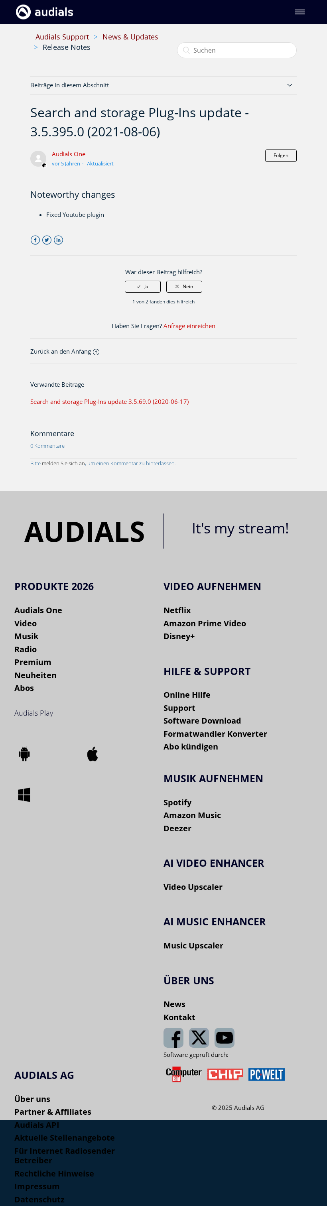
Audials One (68, 154)
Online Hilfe (187, 694)
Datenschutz (39, 1199)
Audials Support (62, 36)
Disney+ (179, 636)
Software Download (202, 720)
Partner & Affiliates (52, 1111)
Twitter (47, 240)
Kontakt (179, 1017)
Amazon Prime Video (205, 623)
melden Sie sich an (63, 463)
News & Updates (130, 36)
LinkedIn (58, 240)
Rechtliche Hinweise (54, 1173)
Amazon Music (192, 815)
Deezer (177, 828)
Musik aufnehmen (213, 778)
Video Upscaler (193, 886)
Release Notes (67, 47)
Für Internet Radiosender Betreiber (64, 1155)
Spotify (177, 802)
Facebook (35, 240)
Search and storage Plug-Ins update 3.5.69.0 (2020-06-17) (109, 401)
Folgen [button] (281, 155)
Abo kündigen (191, 746)
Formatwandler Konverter (215, 733)
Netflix (177, 610)
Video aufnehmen (212, 586)
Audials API (36, 1124)
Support (179, 707)
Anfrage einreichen (189, 326)
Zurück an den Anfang (60, 351)
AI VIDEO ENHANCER (214, 863)
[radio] (143, 287)
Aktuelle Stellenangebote (64, 1137)
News (174, 1004)
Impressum (37, 1186)
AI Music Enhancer (215, 921)
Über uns (32, 1099)
